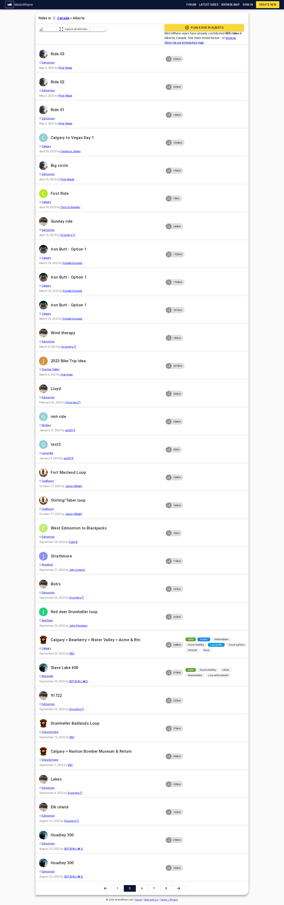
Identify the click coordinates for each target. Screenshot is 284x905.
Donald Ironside (72, 263)
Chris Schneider (70, 207)
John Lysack (77, 569)
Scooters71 (67, 235)
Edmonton (48, 62)
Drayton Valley (51, 369)
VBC (71, 653)
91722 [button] (56, 695)
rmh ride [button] (58, 416)
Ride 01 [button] (58, 109)
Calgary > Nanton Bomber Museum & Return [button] (91, 751)
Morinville (47, 676)
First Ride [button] (60, 193)
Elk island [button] (60, 807)
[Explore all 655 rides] (41, 29)
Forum (138, 899)
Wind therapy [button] (63, 333)
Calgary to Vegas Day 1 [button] (72, 137)
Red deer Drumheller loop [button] (74, 611)
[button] (19, 4)
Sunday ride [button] (62, 221)
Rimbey (46, 425)
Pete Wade (65, 67)
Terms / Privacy (169, 899)
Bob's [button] (56, 584)
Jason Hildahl (73, 486)
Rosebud (47, 564)
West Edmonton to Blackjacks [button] (79, 528)
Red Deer (47, 620)
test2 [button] (56, 444)
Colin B (73, 542)
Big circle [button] (59, 165)
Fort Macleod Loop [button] (68, 472)
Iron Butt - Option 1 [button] (69, 249)
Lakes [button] (56, 779)
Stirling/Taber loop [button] (68, 500)
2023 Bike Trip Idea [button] (68, 361)
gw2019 (70, 430)
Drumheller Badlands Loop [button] (75, 723)
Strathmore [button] (61, 556)
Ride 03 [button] (58, 54)
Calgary (46, 146)
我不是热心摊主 (78, 681)
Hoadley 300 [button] (62, 835)
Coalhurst (48, 480)
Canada (63, 18)
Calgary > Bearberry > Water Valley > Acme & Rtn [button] (95, 639)
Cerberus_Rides (70, 151)
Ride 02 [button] (58, 82)
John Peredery (78, 625)
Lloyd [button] (56, 388)
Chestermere (50, 732)
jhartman (67, 374)
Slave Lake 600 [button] (64, 667)
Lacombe (47, 453)
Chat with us (151, 899)
